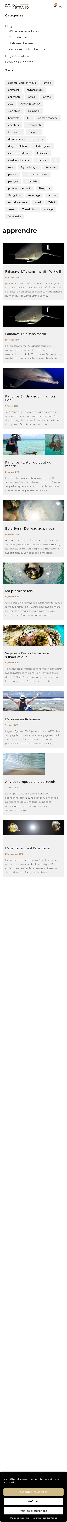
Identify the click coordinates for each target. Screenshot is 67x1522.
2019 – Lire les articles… (25, 31)
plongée (13, 181)
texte (11, 209)
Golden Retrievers (18, 160)
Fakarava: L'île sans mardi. (25, 334)
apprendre (14, 96)
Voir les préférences (33, 1510)
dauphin (33, 132)
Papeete (50, 167)
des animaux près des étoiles (25, 139)
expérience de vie (18, 153)
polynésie (31, 181)
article (32, 96)
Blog (8, 26)
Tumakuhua (29, 209)
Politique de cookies (19, 1518)
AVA (10, 104)
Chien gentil (34, 125)
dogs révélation (17, 146)
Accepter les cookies (33, 1492)
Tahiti (51, 202)
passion (12, 174)
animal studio (35, 89)
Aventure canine (30, 104)
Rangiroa (44, 188)
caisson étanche (48, 118)
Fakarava (42, 153)
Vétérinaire (14, 216)
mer (10, 167)
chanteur (13, 125)
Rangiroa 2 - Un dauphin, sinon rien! (30, 398)
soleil (38, 202)
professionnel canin (19, 188)
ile (55, 160)
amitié (47, 82)
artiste (47, 96)
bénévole (13, 118)
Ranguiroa (14, 195)
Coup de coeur (19, 37)
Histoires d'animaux (23, 43)
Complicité (14, 132)
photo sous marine (36, 174)
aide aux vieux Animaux (22, 82)
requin (52, 195)
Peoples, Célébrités (19, 62)
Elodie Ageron (43, 146)
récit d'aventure (17, 202)
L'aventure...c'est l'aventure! (27, 848)
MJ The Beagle (29, 167)
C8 (29, 118)
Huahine (42, 160)
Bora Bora (34, 111)
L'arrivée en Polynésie (22, 719)
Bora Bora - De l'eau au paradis (30, 528)
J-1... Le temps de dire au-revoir (30, 782)
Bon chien (14, 111)
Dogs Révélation (17, 56)
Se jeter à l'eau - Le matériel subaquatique (27, 655)
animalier (13, 89)
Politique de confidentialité (44, 1518)
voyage (48, 209)
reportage (34, 195)
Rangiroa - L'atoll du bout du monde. (28, 464)
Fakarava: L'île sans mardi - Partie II (33, 271)
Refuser (33, 1501)
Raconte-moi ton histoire (27, 49)
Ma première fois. (19, 591)
